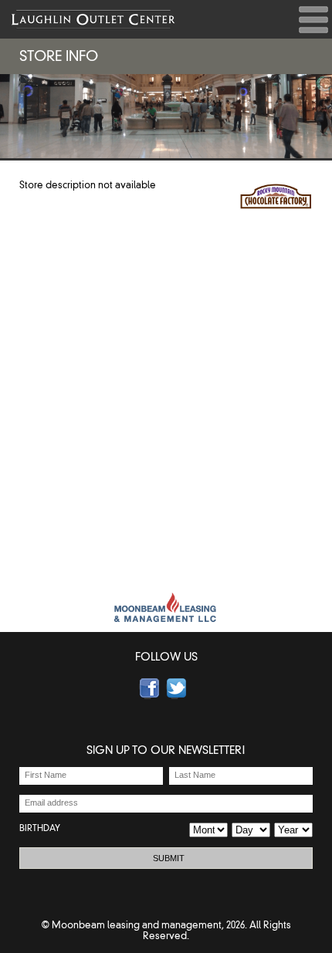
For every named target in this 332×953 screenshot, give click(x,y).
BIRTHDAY (39, 828)
